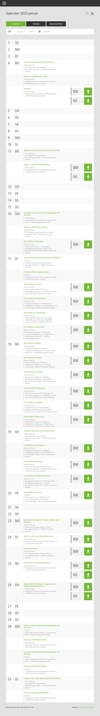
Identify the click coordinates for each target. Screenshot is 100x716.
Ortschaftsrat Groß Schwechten (37, 476)
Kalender (16, 24)
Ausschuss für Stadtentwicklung (37, 562)
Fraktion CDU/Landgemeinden (36, 272)
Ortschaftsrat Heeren (33, 284)
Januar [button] (21, 31)
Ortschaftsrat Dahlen (32, 343)
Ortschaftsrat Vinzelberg (34, 445)
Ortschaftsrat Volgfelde (33, 372)
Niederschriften (56, 24)
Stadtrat (27, 88)
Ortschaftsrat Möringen (34, 241)
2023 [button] (31, 31)
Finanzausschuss (31, 548)
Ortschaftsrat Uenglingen (34, 388)
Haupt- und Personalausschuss (37, 164)
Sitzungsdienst (86, 707)
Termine (36, 24)
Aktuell (47, 31)
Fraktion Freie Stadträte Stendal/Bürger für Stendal (42, 214)
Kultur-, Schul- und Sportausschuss (38, 536)
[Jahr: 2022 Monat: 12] (9, 31)
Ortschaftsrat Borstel (32, 357)
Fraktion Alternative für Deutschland (39, 62)
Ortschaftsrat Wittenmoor (35, 298)
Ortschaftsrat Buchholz (33, 461)
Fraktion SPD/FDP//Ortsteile (35, 76)
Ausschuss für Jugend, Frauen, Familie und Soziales (41, 521)
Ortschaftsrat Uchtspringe (35, 313)
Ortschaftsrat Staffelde (33, 402)
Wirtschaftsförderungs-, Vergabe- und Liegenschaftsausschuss (39, 585)
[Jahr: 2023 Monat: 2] (39, 31)
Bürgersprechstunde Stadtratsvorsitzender (42, 150)
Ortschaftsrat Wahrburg (34, 416)
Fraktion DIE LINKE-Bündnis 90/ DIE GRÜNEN (42, 258)
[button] (88, 92)
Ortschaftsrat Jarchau (33, 492)
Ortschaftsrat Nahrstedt (34, 327)
